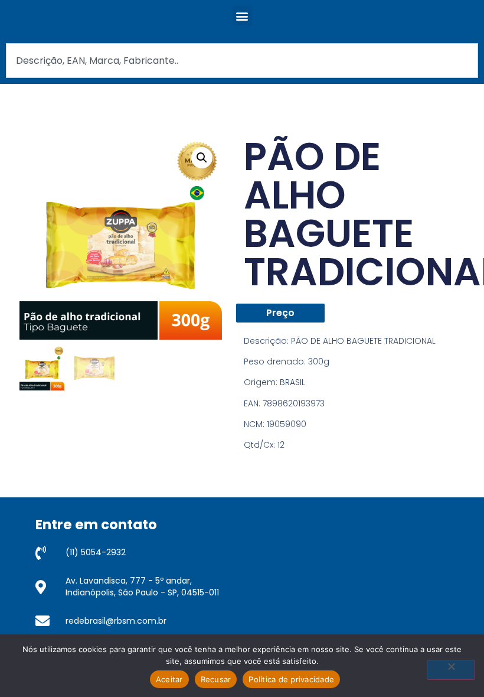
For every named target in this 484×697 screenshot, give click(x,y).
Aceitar (169, 679)
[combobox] (242, 60)
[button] (242, 15)
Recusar (216, 679)
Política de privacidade (291, 679)
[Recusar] (451, 670)
